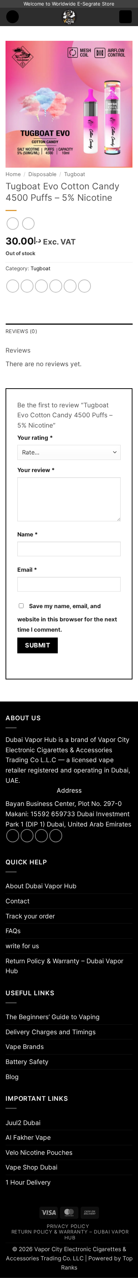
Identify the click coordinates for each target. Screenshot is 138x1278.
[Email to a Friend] (56, 286)
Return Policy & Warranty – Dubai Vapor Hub (64, 966)
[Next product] (13, 223)
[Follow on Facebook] (13, 835)
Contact (17, 901)
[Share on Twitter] (41, 286)
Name (27, 534)
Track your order (30, 916)
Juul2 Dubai (23, 1123)
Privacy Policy (68, 1226)
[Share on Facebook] (27, 286)
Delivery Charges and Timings (51, 1032)
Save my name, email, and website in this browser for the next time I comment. (67, 618)
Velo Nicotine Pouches (39, 1152)
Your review (36, 470)
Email (27, 569)
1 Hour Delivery (28, 1182)
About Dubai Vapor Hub (41, 886)
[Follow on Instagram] (27, 835)
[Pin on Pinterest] (70, 286)
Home (13, 174)
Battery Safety (27, 1061)
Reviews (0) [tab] (21, 331)
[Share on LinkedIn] (84, 286)
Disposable (42, 174)
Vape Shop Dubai (31, 1167)
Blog (12, 1077)
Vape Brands (25, 1046)
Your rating (35, 437)
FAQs (13, 931)
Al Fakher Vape (28, 1137)
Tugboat (74, 174)
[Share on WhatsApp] (13, 286)
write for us (22, 946)
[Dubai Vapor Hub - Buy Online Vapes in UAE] (69, 17)
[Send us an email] (41, 835)
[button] (12, 16)
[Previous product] (28, 223)
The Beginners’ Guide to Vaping (53, 1017)
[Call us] (56, 835)
